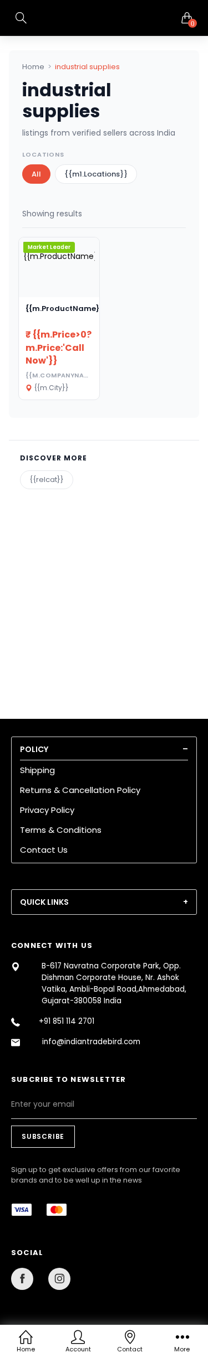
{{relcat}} (46, 479)
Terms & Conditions (61, 830)
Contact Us (44, 850)
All (36, 174)
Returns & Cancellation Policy (80, 790)
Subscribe (43, 1136)
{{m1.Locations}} (96, 174)
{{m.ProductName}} (64, 308)
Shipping (37, 770)
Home (33, 66)
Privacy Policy (47, 810)
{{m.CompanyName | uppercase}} (85, 375)
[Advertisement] (104, 593)
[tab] (104, 749)
